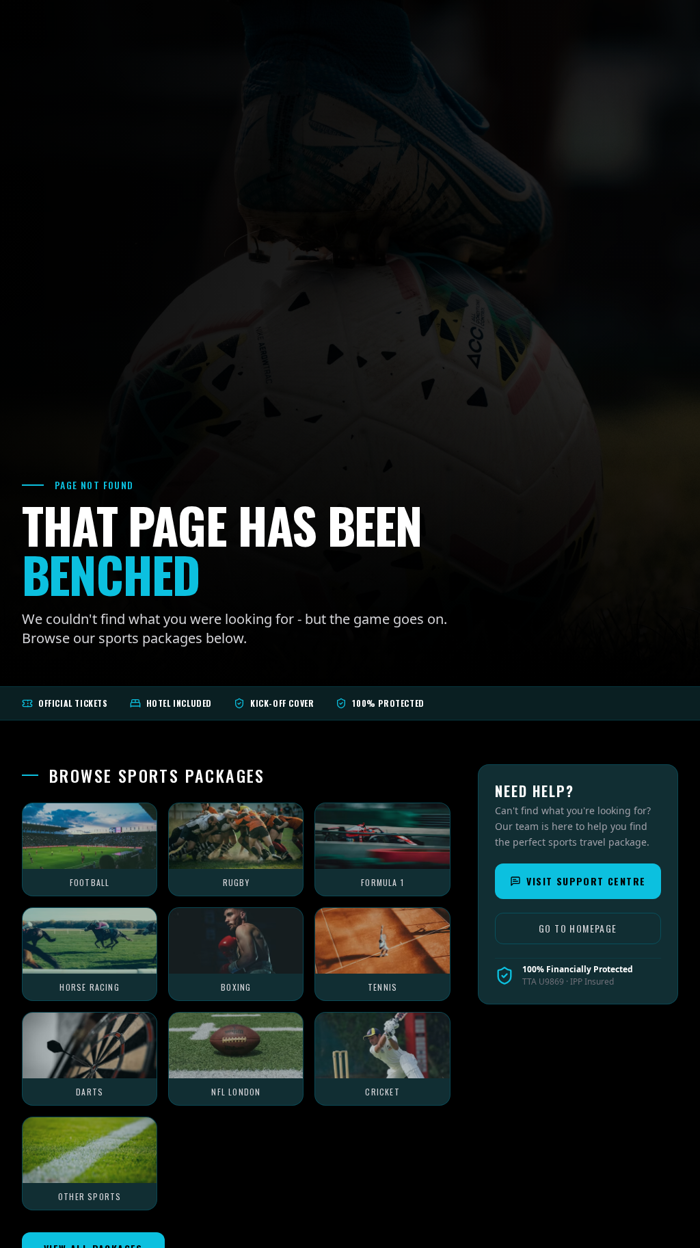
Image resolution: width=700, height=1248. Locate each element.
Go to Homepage (578, 928)
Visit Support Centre (585, 881)
